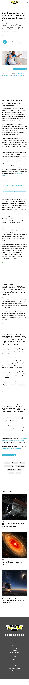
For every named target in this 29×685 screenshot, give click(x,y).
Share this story (19, 69)
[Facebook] (6, 635)
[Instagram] (10, 635)
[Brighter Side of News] (14, 2)
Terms (14, 661)
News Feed (14, 648)
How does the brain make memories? (13, 185)
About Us (14, 646)
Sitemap (14, 650)
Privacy (15, 659)
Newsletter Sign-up (14, 668)
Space (3, 521)
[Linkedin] (14, 635)
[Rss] (22, 635)
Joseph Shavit (5, 528)
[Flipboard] (18, 635)
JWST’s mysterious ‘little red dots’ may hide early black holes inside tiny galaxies (14, 562)
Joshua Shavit (5, 603)
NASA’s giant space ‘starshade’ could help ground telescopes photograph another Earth (13, 600)
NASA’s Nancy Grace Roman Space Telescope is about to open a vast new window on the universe (13, 524)
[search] (27, 2)
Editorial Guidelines (14, 652)
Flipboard (14, 671)
